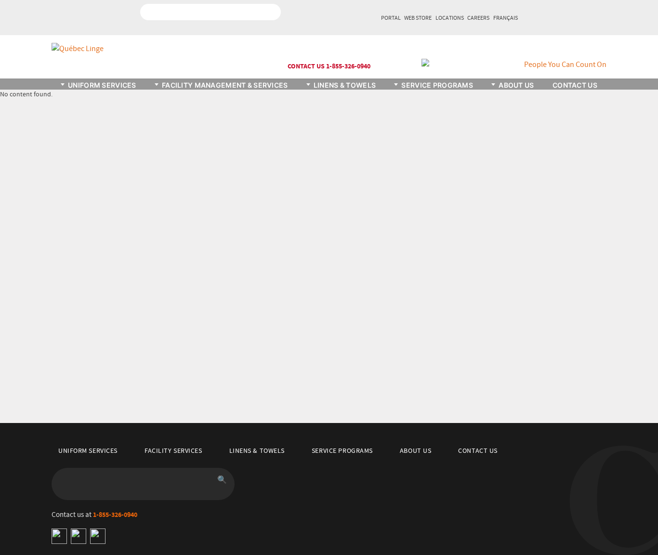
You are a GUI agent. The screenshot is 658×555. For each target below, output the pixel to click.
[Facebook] (59, 536)
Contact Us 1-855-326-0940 (329, 66)
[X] (97, 536)
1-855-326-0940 (115, 514)
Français (505, 18)
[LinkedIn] (78, 536)
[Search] (267, 12)
